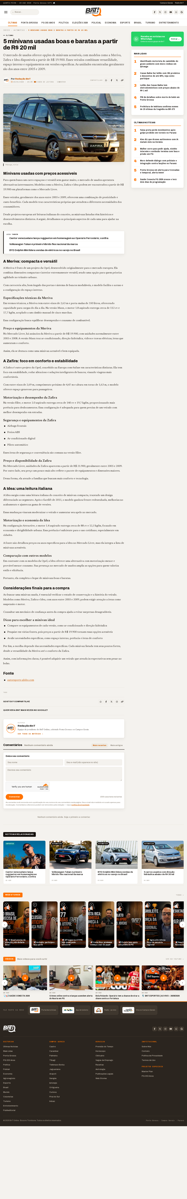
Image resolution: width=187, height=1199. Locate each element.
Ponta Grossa (29, 22)
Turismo (150, 22)
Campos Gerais (166, 3)
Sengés (53, 1078)
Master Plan (147, 1071)
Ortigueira (54, 1087)
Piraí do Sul (54, 1097)
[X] (160, 12)
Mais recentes (99, 745)
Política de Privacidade (152, 1056)
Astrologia (100, 1069)
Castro (52, 1046)
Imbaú (52, 1101)
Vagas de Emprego (104, 1060)
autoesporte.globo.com (20, 680)
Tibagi (52, 1060)
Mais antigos (116, 745)
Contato (146, 1051)
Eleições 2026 (80, 22)
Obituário (100, 1056)
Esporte (125, 22)
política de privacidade (80, 805)
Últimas (12, 22)
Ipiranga (53, 1083)
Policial (96, 22)
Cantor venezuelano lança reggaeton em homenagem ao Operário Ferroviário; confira (58, 238)
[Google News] (181, 12)
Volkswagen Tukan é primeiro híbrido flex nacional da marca (43, 244)
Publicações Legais (104, 1074)
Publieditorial (9, 1110)
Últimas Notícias (10, 1046)
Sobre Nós (146, 1046)
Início (6, 30)
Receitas (100, 1065)
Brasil (138, 22)
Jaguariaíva (54, 1069)
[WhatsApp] (176, 12)
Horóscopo (100, 1051)
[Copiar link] (122, 80)
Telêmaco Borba (56, 1065)
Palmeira (53, 1056)
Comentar (61, 82)
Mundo (6, 1092)
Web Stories (101, 1078)
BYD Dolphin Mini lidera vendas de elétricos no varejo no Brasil (44, 250)
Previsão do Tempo (104, 1046)
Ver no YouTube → (175, 959)
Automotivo (19, 30)
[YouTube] (171, 12)
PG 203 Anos (48, 22)
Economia (110, 22)
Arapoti (52, 1074)
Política (64, 22)
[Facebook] (154, 12)
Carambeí (53, 1051)
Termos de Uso (148, 1060)
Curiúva (53, 1092)
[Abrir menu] (5, 12)
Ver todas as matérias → (30, 734)
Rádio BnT (179, 3)
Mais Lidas (8, 1051)
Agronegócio (9, 1078)
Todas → (180, 895)
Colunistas (8, 1097)
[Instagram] (165, 12)
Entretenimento (169, 22)
